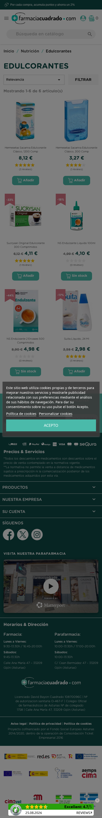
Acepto (51, 425)
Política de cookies (21, 413)
